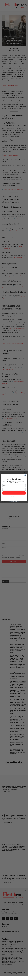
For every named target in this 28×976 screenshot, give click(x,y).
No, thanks (14, 496)
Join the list (14, 493)
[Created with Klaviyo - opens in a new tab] (14, 501)
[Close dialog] (25, 475)
